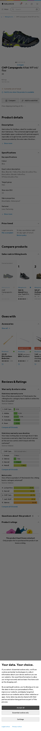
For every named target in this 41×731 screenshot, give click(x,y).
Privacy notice (17, 726)
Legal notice (6, 726)
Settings (20, 719)
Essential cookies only (20, 713)
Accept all (20, 708)
